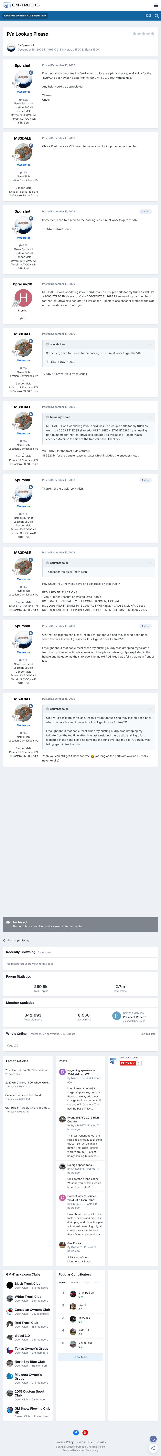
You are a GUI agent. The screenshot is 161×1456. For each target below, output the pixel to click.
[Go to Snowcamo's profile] (62, 1166)
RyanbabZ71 (78, 1125)
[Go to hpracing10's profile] (23, 298)
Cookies (100, 1442)
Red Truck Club (26, 1323)
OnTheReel (85, 1342)
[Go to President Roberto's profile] (116, 1015)
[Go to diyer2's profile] (73, 1306)
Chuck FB (77, 1203)
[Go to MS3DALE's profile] (23, 152)
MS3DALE (22, 138)
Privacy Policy (65, 1442)
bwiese (75, 1078)
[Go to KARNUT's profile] (62, 1245)
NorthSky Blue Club (30, 1362)
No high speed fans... (80, 1164)
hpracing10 (22, 284)
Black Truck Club (27, 1284)
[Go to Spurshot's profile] (11, 47)
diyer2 (82, 1305)
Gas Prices (74, 1243)
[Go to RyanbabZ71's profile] (62, 1119)
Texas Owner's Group (31, 1348)
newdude (84, 1317)
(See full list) (147, 1033)
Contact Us (84, 1442)
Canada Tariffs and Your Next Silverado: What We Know (23, 1095)
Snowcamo (78, 1168)
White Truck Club (28, 1297)
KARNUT (76, 1247)
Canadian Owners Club (32, 1310)
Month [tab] (74, 1282)
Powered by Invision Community (81, 1450)
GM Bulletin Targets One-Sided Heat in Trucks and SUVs (27, 1108)
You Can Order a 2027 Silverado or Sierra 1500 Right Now (26, 1070)
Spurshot (28, 45)
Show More (80, 1357)
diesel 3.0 (22, 1336)
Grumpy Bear (87, 1292)
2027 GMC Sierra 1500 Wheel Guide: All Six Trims (27, 1083)
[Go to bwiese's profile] (62, 1072)
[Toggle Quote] (48, 344)
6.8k (25, 99)
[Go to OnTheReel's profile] (73, 1344)
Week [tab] (62, 1282)
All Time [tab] (99, 1282)
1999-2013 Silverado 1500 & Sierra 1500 (73, 49)
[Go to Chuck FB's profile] (62, 1197)
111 (25, 318)
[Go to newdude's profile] (73, 1319)
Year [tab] (86, 1282)
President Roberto (134, 1017)
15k (24, 172)
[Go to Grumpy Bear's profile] (73, 1294)
